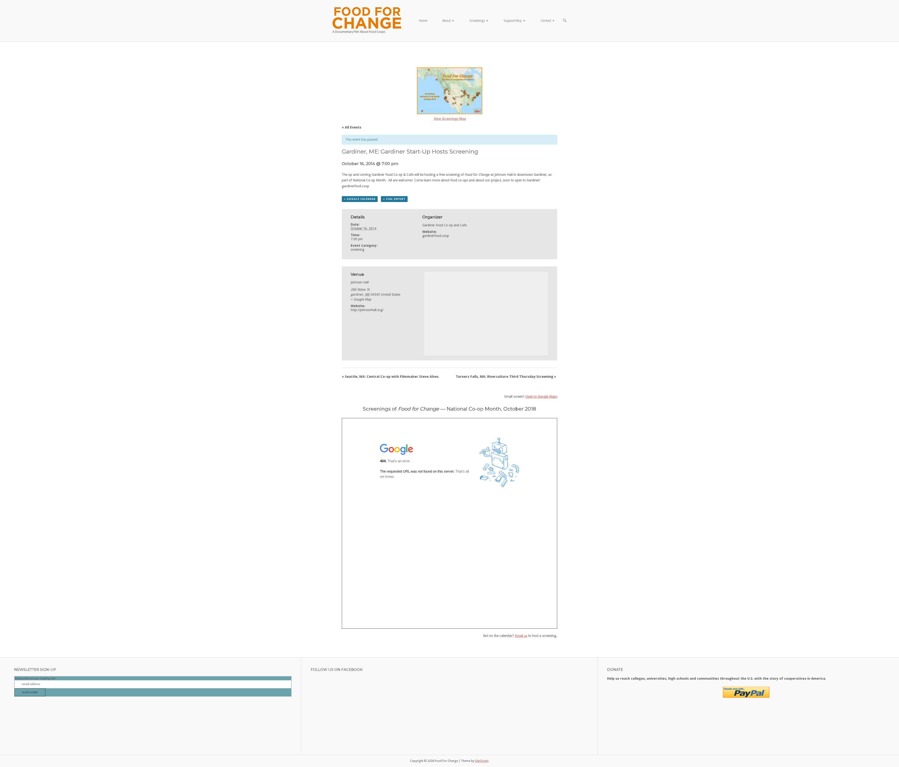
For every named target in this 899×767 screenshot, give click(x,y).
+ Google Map (361, 299)
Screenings (479, 20)
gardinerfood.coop (435, 236)
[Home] (366, 17)
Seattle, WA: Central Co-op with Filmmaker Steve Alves (390, 376)
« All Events (351, 127)
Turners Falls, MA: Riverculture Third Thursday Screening (506, 376)
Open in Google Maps (541, 396)
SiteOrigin (481, 761)
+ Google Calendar (360, 199)
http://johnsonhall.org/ (367, 310)
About (448, 20)
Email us (521, 636)
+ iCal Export (394, 199)
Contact (548, 20)
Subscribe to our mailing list (35, 678)
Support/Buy (515, 20)
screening (357, 249)
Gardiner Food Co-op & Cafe (392, 174)
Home (423, 20)
